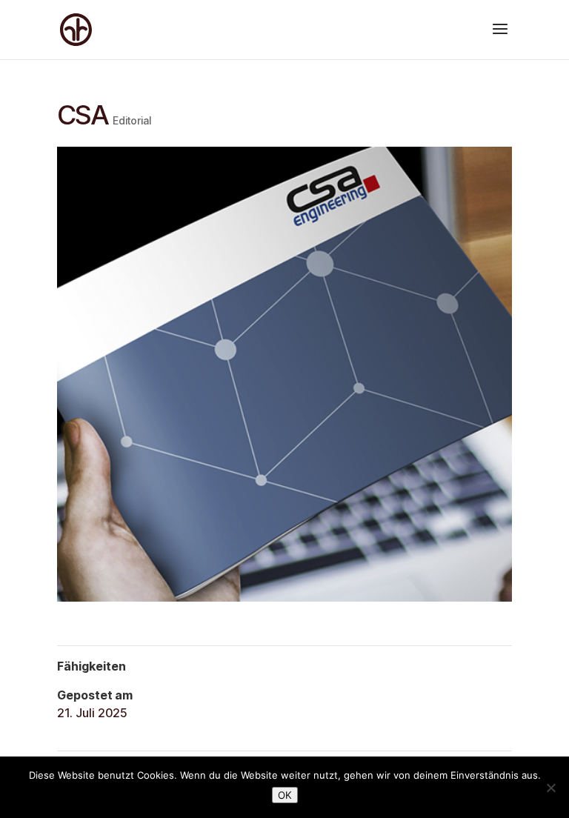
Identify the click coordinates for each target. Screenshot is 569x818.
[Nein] (550, 787)
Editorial (132, 120)
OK (285, 795)
